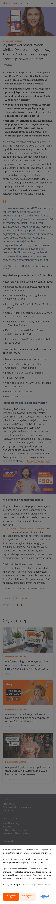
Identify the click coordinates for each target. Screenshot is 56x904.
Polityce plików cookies (40, 884)
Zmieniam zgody (45, 896)
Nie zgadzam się (28, 896)
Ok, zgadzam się (11, 896)
